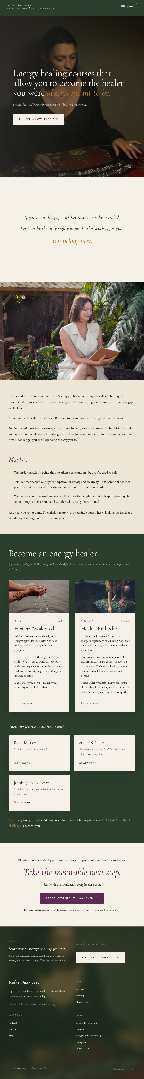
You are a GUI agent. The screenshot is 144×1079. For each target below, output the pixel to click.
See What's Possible (38, 119)
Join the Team (83, 1048)
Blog (11, 1035)
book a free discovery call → (106, 909)
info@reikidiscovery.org (88, 1035)
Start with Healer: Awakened (72, 898)
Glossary (13, 1029)
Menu (130, 6)
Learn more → (23, 703)
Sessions (80, 988)
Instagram (81, 1042)
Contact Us (81, 1029)
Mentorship (82, 1001)
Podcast (13, 1022)
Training (80, 995)
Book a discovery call (86, 1022)
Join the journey (100, 957)
